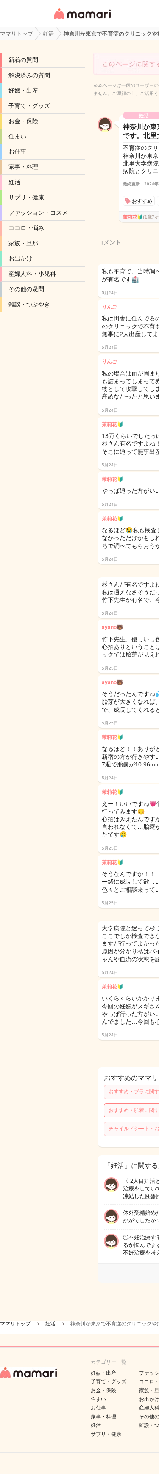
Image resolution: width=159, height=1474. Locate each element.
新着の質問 (23, 59)
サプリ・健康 (26, 197)
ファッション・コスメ (38, 212)
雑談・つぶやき (29, 304)
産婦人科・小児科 (32, 273)
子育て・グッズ (29, 105)
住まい (17, 136)
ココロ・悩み (26, 228)
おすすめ (142, 201)
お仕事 (17, 151)
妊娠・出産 (23, 90)
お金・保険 (23, 121)
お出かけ (20, 258)
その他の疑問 (26, 289)
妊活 (14, 182)
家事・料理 (23, 166)
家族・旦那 (23, 243)
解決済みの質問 (29, 75)
